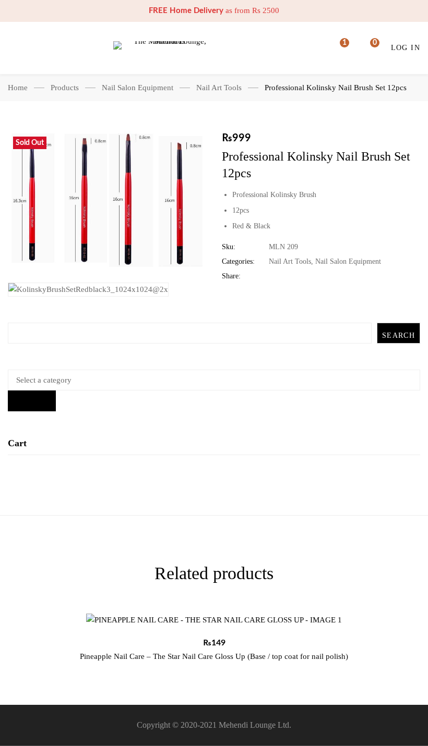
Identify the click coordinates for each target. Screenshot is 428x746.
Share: (231, 276)
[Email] (336, 276)
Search (398, 335)
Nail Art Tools (219, 87)
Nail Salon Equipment (137, 87)
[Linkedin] (304, 276)
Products (65, 87)
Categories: (238, 261)
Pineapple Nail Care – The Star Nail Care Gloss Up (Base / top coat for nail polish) (214, 656)
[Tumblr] (320, 276)
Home (18, 87)
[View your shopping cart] (368, 48)
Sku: (228, 247)
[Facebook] (272, 276)
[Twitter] (288, 276)
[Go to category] (32, 400)
